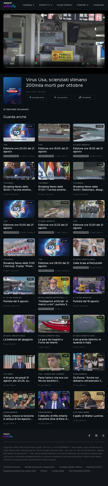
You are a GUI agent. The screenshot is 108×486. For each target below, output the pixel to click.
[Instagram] (96, 435)
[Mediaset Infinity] (9, 5)
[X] (103, 435)
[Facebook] (89, 435)
